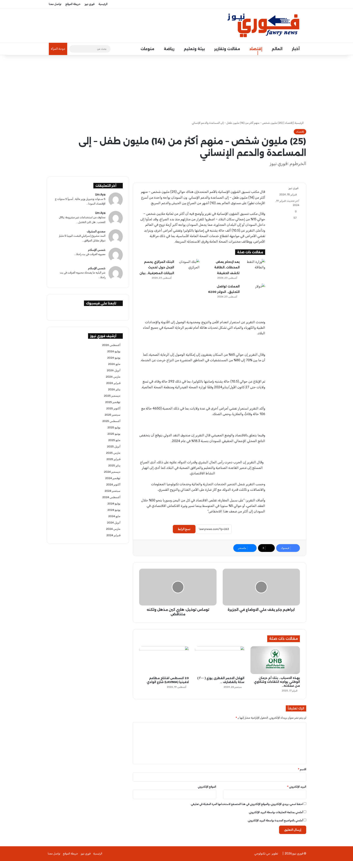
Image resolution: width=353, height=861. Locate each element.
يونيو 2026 (113, 357)
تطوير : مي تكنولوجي (266, 853)
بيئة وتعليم (195, 49)
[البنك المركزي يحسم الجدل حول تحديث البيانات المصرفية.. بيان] (188, 266)
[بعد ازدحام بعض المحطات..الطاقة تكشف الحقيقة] (254, 266)
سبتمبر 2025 (112, 414)
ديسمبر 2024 (112, 471)
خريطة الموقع (72, 4)
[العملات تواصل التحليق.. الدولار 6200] (254, 291)
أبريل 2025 (113, 446)
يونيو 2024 (113, 509)
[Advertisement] (176, 88)
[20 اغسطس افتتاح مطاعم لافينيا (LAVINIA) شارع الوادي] (164, 660)
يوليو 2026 (113, 351)
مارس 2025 (113, 452)
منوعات (148, 49)
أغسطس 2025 (111, 421)
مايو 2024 (114, 516)
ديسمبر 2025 (112, 395)
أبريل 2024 (113, 522)
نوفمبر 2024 (112, 478)
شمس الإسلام (96, 250)
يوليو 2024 (113, 503)
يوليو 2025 (113, 427)
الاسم (302, 769)
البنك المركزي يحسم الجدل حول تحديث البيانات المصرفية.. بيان (157, 267)
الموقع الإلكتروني (207, 786)
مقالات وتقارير (227, 49)
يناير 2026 (114, 389)
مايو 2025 (114, 440)
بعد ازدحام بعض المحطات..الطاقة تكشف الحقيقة (227, 267)
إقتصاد (256, 49)
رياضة (169, 49)
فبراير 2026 (113, 383)
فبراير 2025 (113, 459)
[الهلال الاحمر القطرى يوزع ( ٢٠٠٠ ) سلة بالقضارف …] (219, 660)
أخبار (296, 49)
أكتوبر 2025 (113, 408)
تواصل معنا (55, 4)
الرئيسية (102, 4)
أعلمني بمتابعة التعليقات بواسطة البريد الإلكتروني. (275, 812)
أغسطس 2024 (111, 497)
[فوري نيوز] (265, 25)
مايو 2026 (114, 364)
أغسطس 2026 (111, 345)
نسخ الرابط (184, 529)
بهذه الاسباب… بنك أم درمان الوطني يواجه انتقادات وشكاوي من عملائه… (277, 682)
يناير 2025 (114, 465)
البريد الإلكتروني (296, 786)
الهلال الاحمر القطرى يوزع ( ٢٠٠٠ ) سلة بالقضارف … (220, 680)
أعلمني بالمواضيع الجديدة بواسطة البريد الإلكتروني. (275, 820)
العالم (278, 49)
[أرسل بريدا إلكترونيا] (287, 188)
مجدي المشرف (96, 231)
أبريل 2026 (113, 370)
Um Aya (100, 194)
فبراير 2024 (113, 535)
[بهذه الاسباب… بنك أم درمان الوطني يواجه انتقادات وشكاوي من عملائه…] (275, 660)
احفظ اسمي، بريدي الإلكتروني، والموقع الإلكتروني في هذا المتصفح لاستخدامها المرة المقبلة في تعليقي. (246, 804)
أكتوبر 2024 (113, 484)
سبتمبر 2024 (112, 490)
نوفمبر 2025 (112, 402)
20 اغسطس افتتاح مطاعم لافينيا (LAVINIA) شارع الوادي (168, 680)
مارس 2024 (113, 528)
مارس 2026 (113, 376)
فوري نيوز (89, 4)
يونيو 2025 (113, 433)
